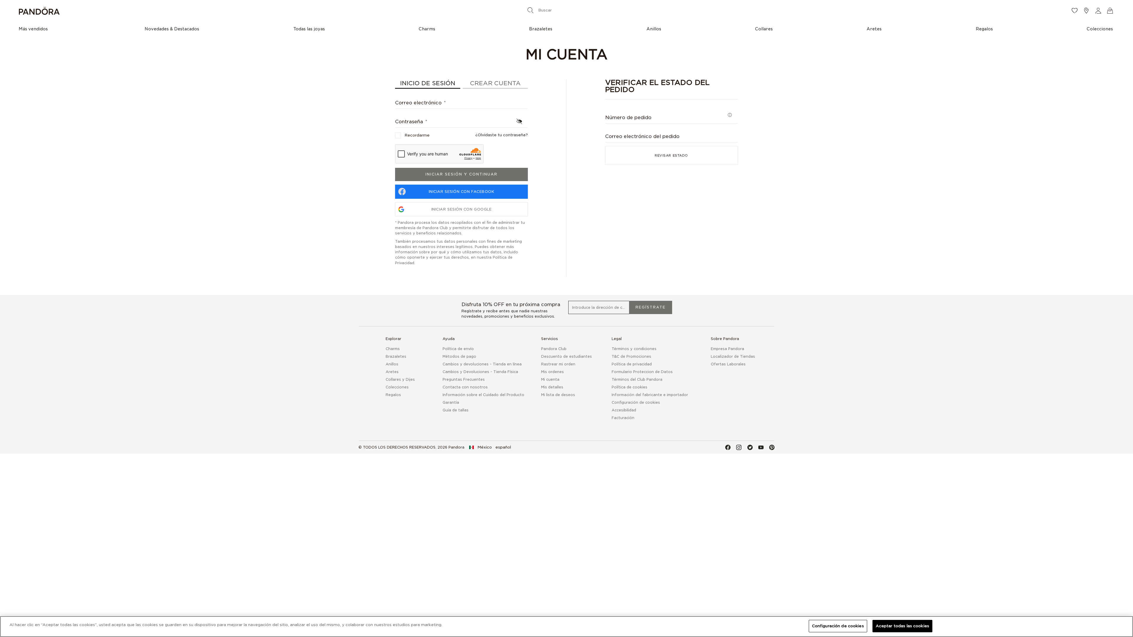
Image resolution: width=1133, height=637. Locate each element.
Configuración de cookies (838, 626)
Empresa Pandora (727, 349)
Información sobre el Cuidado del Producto (483, 395)
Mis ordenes (552, 372)
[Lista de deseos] (1074, 11)
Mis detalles (552, 387)
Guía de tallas (456, 410)
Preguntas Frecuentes (464, 379)
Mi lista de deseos (558, 395)
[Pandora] (201, 10)
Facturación (623, 418)
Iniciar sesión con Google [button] (461, 209)
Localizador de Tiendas (733, 356)
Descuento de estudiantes (566, 356)
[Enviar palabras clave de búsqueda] (530, 10)
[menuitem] (35, 28)
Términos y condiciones (634, 349)
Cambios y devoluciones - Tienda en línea (482, 364)
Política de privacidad (632, 364)
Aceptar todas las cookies (902, 626)
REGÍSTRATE (651, 307)
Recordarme (417, 135)
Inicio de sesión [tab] (427, 83)
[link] (490, 447)
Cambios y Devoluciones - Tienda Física (480, 372)
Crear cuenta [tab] (495, 83)
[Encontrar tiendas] (1086, 11)
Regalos (393, 395)
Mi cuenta (550, 379)
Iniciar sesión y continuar (461, 174)
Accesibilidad (624, 410)
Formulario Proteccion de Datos (642, 372)
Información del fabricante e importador (650, 395)
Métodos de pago (459, 356)
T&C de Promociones (631, 356)
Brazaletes (396, 356)
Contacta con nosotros (465, 387)
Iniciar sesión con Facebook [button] (462, 191)
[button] (1098, 11)
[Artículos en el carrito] (1110, 11)
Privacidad (404, 263)
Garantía (451, 402)
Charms (393, 349)
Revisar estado (671, 155)
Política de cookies (629, 387)
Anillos (392, 364)
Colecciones (397, 387)
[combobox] (565, 10)
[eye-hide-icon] (519, 121)
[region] (566, 626)
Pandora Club (553, 349)
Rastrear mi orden (558, 364)
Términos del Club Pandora (637, 379)
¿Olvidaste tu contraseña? (501, 135)
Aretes (392, 372)
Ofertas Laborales (728, 364)
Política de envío (458, 349)
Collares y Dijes (400, 379)
